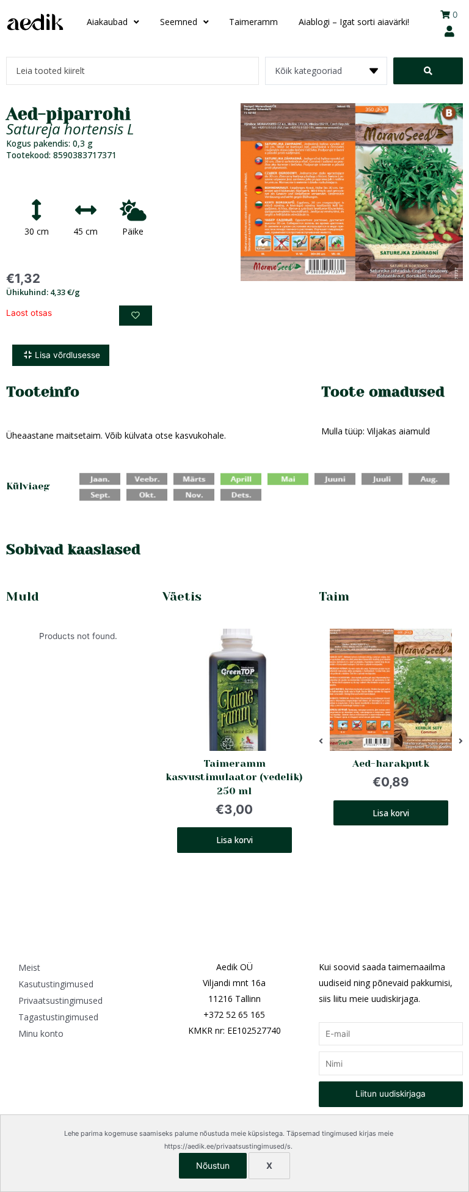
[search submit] (428, 70)
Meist (29, 967)
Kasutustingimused (55, 984)
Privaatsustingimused (60, 1000)
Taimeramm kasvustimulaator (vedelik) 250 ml (234, 777)
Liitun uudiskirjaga (390, 1094)
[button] (321, 741)
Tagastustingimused (58, 1017)
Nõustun (213, 1165)
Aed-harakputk (390, 763)
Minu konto (41, 1033)
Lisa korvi (234, 840)
